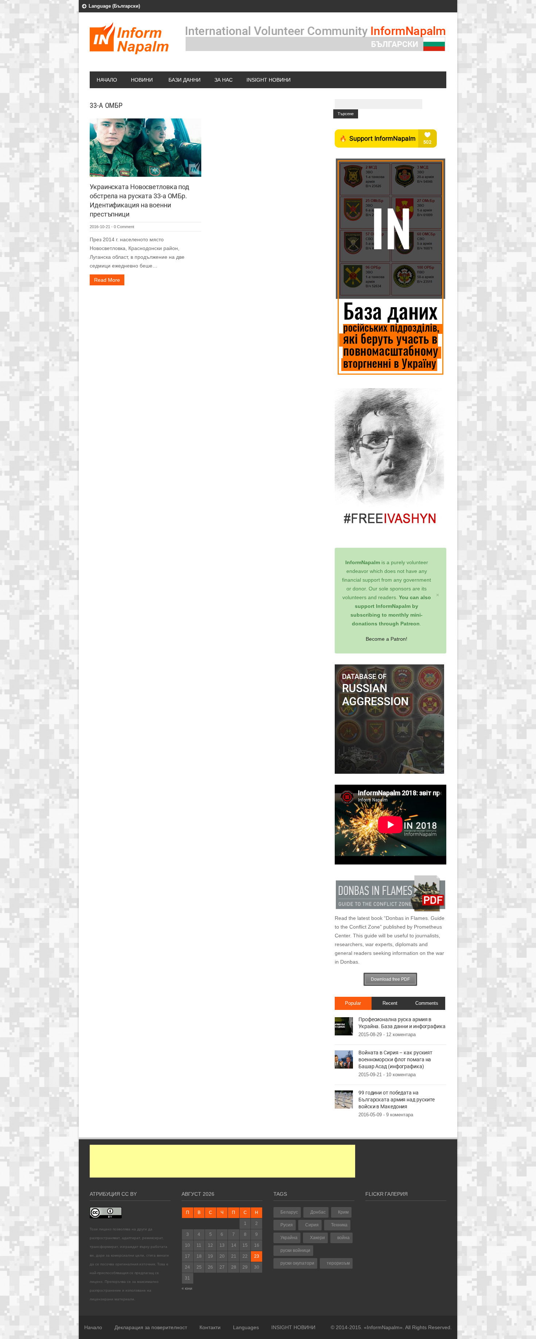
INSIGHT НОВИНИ (268, 80)
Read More (107, 280)
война (343, 1237)
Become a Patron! (386, 639)
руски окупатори (297, 1263)
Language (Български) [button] (114, 6)
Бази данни (184, 80)
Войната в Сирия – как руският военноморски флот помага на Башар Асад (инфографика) (395, 1059)
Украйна (289, 1237)
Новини (142, 80)
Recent (389, 1003)
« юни (187, 1288)
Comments (426, 1003)
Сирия (312, 1224)
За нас (223, 80)
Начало (107, 80)
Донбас (318, 1212)
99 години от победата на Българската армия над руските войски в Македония (396, 1099)
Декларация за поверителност (150, 1327)
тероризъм (338, 1263)
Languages (246, 1327)
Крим (343, 1212)
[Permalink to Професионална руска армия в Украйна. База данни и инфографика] (344, 1026)
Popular (353, 1003)
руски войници (295, 1250)
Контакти (210, 1327)
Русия (286, 1224)
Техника (339, 1224)
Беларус (289, 1212)
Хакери (317, 1237)
